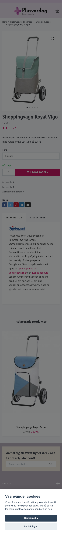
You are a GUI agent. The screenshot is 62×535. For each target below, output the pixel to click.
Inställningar (31, 526)
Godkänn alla (31, 518)
